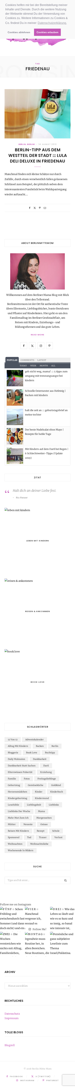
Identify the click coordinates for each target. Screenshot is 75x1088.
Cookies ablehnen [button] (19, 32)
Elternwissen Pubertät (20, 772)
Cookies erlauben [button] (47, 32)
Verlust (58, 837)
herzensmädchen (17, 791)
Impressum (12, 1018)
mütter (12, 824)
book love (31, 752)
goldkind (56, 785)
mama (41, 811)
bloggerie (13, 752)
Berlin (55, 746)
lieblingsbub (34, 804)
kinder (38, 791)
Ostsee (44, 824)
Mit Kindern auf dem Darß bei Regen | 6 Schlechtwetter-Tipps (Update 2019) (46, 453)
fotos (27, 778)
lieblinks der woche (19, 811)
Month (44, 365)
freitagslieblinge (47, 778)
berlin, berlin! (27, 144)
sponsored (13, 837)
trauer (43, 837)
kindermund (42, 798)
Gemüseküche (35, 785)
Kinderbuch (56, 791)
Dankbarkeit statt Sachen (21, 765)
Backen (40, 746)
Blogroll (10, 1045)
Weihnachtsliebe (39, 843)
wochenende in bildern (20, 850)
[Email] (45, 208)
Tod (29, 837)
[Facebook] (29, 208)
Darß (46, 765)
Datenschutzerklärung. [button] (52, 22)
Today (23, 365)
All (53, 365)
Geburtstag (14, 785)
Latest (41, 360)
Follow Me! (39, 929)
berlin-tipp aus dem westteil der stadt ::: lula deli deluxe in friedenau (37, 155)
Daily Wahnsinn (16, 759)
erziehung (46, 772)
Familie (12, 778)
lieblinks (54, 804)
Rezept (40, 830)
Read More (37, 334)
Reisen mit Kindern (18, 830)
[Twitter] (34, 208)
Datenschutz (12, 1013)
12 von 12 (12, 739)
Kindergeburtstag (17, 798)
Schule (56, 830)
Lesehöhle (13, 804)
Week (33, 365)
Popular (12, 360)
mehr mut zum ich (18, 817)
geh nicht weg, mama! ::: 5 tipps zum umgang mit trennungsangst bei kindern (46, 376)
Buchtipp (50, 752)
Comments (27, 360)
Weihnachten (15, 843)
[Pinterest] (40, 208)
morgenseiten (44, 817)
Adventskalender (34, 739)
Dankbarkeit (39, 759)
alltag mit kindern (18, 746)
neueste (28, 824)
